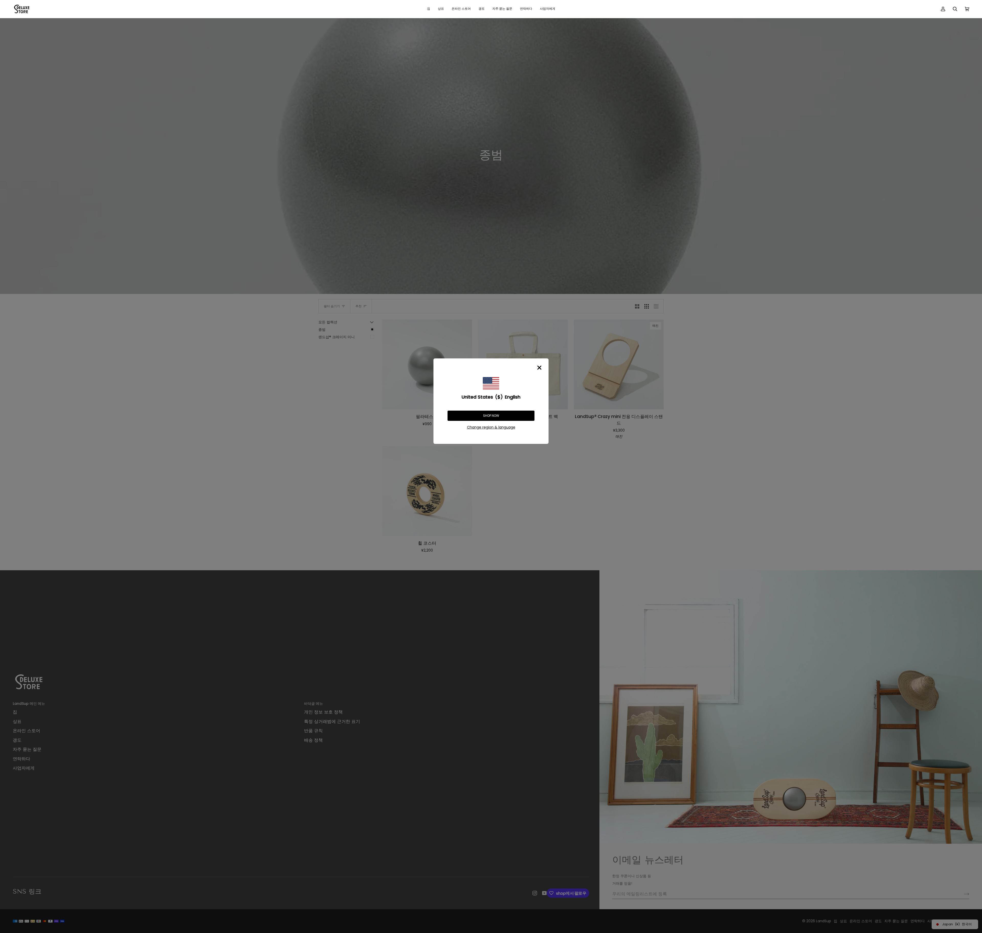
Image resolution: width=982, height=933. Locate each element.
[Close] (539, 367)
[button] (441, 9)
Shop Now (491, 415)
